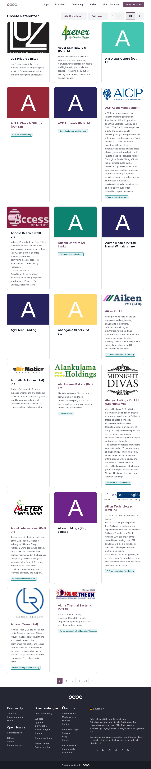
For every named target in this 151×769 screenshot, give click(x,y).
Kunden (66, 740)
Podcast (66, 733)
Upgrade (39, 722)
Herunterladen (14, 732)
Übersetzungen (15, 745)
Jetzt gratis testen (133, 4)
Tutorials (11, 713)
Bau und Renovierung (21, 134)
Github (10, 738)
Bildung (38, 733)
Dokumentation (15, 717)
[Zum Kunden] (28, 102)
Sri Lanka (97, 16)
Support (39, 718)
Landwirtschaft (66, 413)
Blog (64, 736)
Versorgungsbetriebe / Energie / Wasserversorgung (82, 631)
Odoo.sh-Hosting (43, 713)
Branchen (60, 4)
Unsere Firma (69, 713)
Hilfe (105, 4)
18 (85, 680)
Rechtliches (68, 745)
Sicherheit (67, 752)
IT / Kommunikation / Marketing (120, 354)
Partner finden (42, 743)
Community (77, 4)
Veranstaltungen (70, 729)
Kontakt (66, 720)
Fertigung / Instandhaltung (71, 254)
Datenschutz (68, 749)
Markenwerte (69, 717)
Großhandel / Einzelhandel (118, 482)
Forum (10, 720)
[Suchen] (120, 16)
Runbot (10, 741)
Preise (93, 4)
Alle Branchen (72, 16)
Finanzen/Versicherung (117, 197)
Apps (46, 4)
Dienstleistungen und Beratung (73, 131)
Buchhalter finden (44, 738)
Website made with (71, 765)
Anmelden (115, 4)
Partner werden (43, 747)
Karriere (66, 724)
